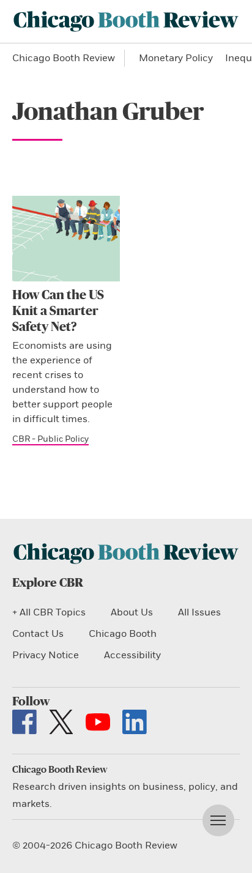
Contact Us (38, 634)
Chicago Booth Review (63, 58)
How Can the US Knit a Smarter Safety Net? (58, 311)
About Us (132, 612)
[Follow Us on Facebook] (24, 722)
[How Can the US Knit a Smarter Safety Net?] (66, 238)
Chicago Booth (123, 634)
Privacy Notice (45, 655)
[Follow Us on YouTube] (98, 722)
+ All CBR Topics (49, 612)
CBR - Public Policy (50, 439)
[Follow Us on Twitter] (61, 722)
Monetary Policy (176, 58)
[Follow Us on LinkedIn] (134, 722)
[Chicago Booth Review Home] (126, 21)
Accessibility (132, 655)
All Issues (199, 612)
